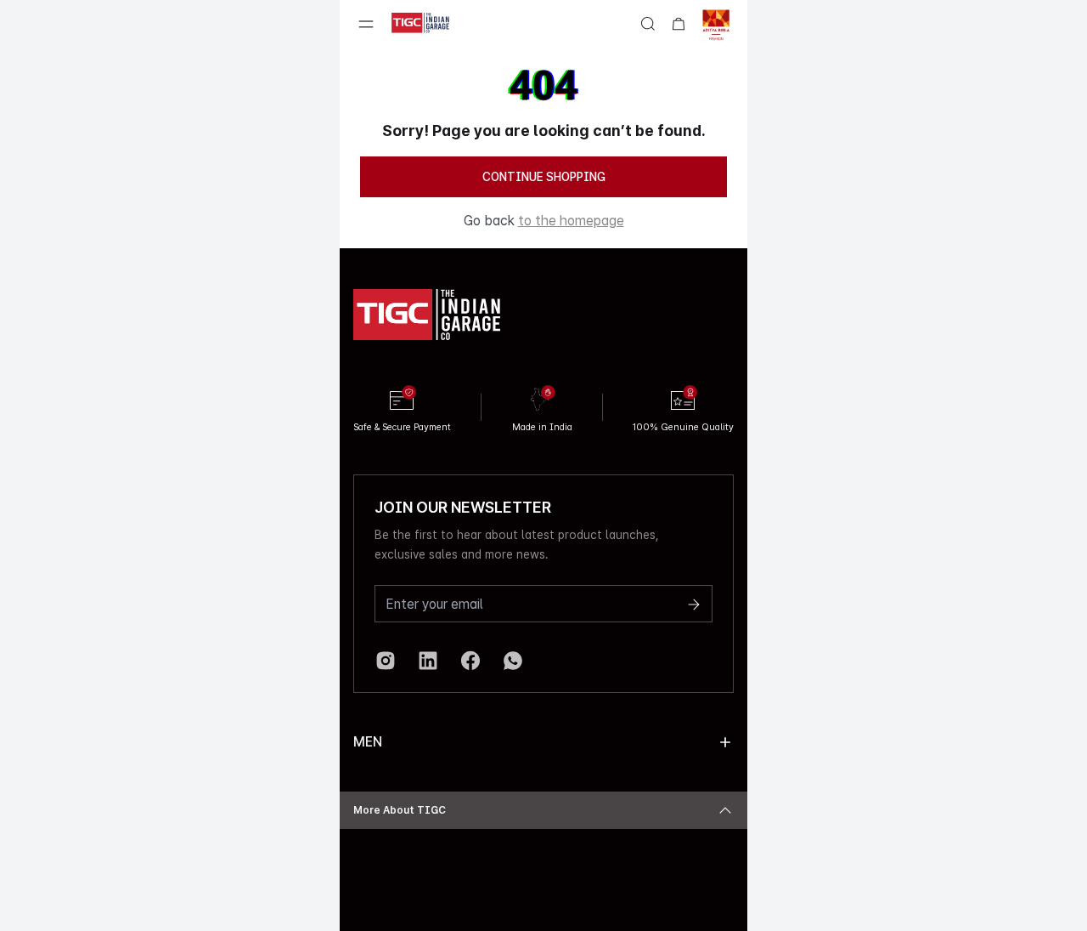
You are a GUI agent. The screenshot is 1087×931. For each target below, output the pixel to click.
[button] (725, 742)
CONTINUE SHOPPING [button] (543, 177)
